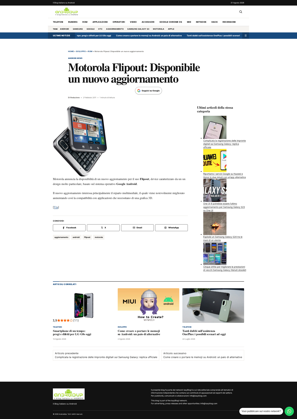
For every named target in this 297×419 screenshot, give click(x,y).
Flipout (87, 237)
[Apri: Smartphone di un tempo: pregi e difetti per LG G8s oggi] (84, 305)
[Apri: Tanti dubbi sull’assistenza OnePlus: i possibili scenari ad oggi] (213, 305)
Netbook (201, 22)
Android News (75, 58)
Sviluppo (81, 51)
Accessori (148, 22)
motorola (158, 29)
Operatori (119, 22)
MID (189, 22)
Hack (214, 22)
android (64, 29)
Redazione (75, 97)
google (91, 29)
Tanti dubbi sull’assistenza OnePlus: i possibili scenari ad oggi (207, 35)
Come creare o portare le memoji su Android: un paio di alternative (139, 35)
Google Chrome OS (170, 22)
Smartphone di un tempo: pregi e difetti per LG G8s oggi (72, 332)
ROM (84, 22)
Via (56, 207)
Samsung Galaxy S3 (138, 29)
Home (71, 51)
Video (133, 22)
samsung (78, 29)
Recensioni (229, 22)
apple (171, 29)
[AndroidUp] (69, 394)
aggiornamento (115, 29)
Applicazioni (100, 22)
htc (100, 29)
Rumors (73, 22)
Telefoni (58, 22)
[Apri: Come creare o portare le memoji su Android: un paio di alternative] (148, 305)
